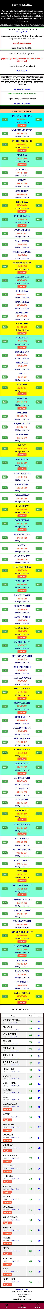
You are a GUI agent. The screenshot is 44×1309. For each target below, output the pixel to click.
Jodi (4, 119)
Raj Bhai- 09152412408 (22, 89)
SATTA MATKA (22, 1289)
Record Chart (15, 1023)
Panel (39, 119)
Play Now (22, 125)
